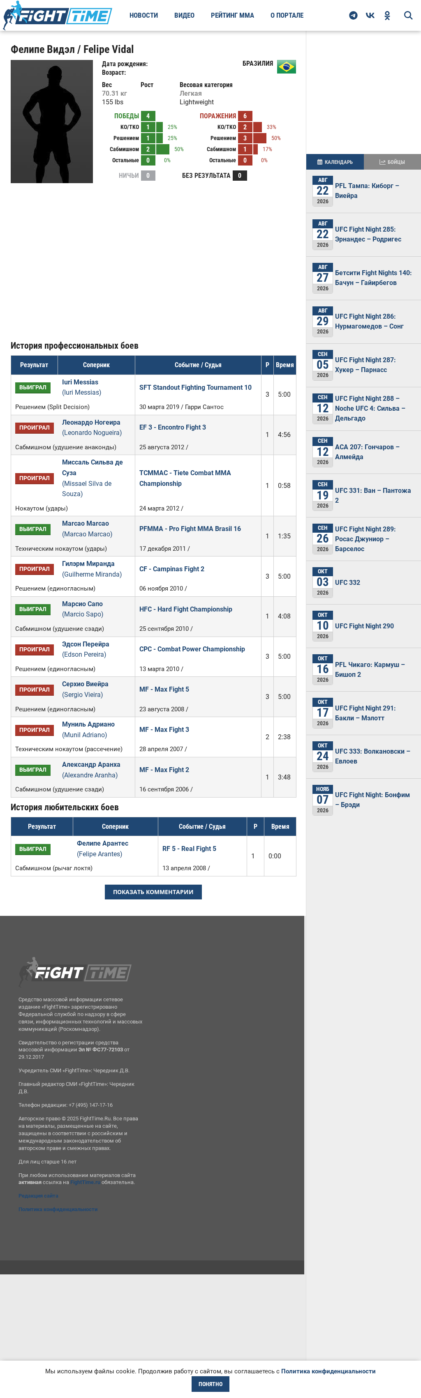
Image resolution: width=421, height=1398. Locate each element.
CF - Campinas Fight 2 (171, 569)
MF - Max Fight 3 (164, 729)
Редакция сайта (38, 1196)
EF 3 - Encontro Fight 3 (172, 427)
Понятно (210, 1384)
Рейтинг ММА (232, 15)
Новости (144, 15)
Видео (184, 15)
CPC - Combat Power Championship (192, 649)
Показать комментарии (153, 892)
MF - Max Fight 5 (164, 689)
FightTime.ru (85, 1182)
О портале (287, 15)
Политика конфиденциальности (58, 1209)
